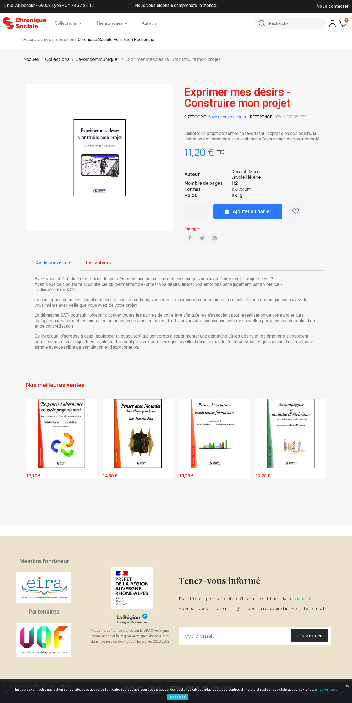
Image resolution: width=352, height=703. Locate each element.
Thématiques (109, 23)
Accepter (177, 697)
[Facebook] (189, 238)
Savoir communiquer (227, 117)
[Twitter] (202, 238)
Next (317, 461)
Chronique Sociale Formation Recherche (116, 39)
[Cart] (343, 23)
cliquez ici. (303, 598)
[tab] (54, 263)
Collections (65, 23)
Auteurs (149, 23)
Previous (34, 461)
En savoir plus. (326, 689)
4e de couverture (54, 262)
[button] (33, 166)
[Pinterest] (214, 238)
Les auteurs (98, 262)
